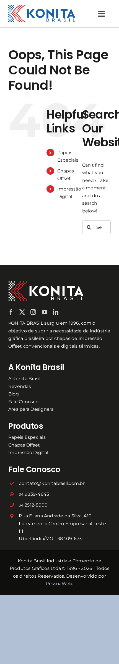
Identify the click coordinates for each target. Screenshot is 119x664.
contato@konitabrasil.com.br (51, 483)
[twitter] (22, 312)
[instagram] (33, 312)
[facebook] (11, 312)
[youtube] (44, 312)
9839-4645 (34, 494)
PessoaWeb (59, 583)
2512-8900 (33, 505)
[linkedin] (55, 312)
